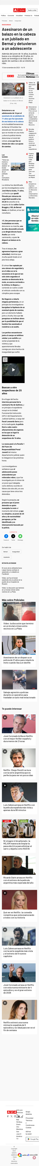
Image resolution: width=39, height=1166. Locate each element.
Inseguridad (18, 21)
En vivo (22, 10)
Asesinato (7, 557)
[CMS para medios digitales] (33, 1155)
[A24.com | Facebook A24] (8, 1116)
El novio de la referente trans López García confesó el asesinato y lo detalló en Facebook (12, 571)
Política (3, 15)
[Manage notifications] (34, 1157)
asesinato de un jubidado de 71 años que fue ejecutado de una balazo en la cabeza (13, 119)
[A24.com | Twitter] (11, 1116)
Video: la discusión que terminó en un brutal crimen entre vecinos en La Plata (13, 590)
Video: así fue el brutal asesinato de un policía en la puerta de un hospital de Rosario (12, 581)
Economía (11, 15)
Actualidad (19, 15)
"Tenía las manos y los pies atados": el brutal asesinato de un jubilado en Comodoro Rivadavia (5, 170)
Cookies (28, 1128)
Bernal (11, 21)
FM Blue (19, 1122)
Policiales (4, 21)
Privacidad (29, 1118)
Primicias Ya (28, 15)
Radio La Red (32, 10)
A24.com (19, 1110)
